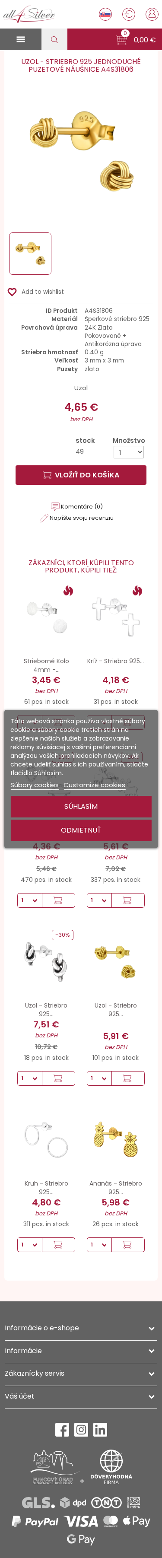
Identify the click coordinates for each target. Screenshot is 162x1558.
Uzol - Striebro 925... (46, 1009)
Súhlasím (81, 806)
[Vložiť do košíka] (58, 900)
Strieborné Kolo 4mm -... (46, 665)
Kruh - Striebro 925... (46, 1187)
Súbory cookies (34, 784)
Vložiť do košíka (87, 475)
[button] (136, 40)
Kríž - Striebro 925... (115, 661)
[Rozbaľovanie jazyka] (105, 14)
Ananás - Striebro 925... (115, 1187)
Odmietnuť (81, 830)
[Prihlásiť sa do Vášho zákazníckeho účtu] (152, 13)
